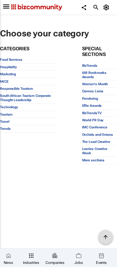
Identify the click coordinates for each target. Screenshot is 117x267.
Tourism (6, 114)
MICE (4, 82)
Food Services (11, 60)
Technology (9, 107)
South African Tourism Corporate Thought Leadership (25, 98)
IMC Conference (95, 127)
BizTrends (89, 66)
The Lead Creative (96, 142)
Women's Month (95, 84)
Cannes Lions (93, 91)
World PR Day (93, 120)
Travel (4, 122)
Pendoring (90, 99)
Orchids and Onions (97, 135)
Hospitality (8, 67)
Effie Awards (92, 106)
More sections (93, 160)
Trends (5, 129)
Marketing (8, 74)
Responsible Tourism (16, 89)
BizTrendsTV (92, 113)
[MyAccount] (107, 7)
